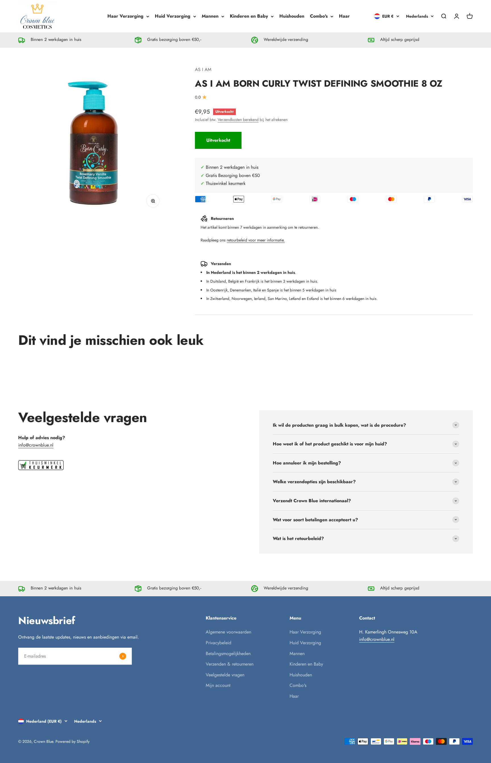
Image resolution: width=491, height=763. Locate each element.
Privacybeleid (218, 642)
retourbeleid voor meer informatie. (256, 240)
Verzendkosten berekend (238, 119)
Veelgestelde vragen (225, 675)
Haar (344, 16)
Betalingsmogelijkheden (228, 653)
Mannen (210, 16)
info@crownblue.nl (35, 445)
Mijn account (218, 685)
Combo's (319, 16)
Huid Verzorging (172, 16)
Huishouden (291, 16)
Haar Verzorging (125, 16)
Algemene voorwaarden (228, 632)
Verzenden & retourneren (229, 664)
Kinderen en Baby (249, 16)
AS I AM (203, 69)
